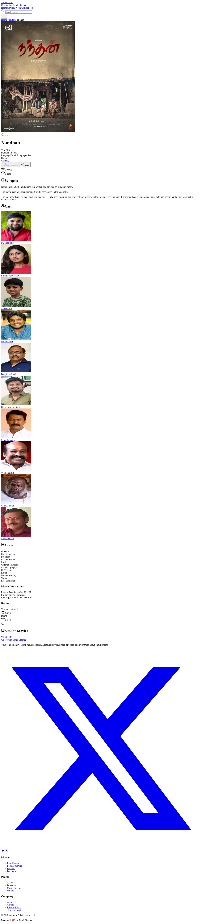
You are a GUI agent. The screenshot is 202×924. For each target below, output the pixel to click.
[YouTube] (6, 851)
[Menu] (4, 16)
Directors (11, 885)
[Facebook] (3, 851)
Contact (10, 904)
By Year (17, 8)
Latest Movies (13, 863)
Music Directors (14, 888)
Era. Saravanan (8, 554)
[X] (101, 847)
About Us (11, 902)
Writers (10, 890)
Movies (10, 8)
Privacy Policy (14, 907)
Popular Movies (14, 866)
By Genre (11, 871)
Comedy (5, 160)
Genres (24, 8)
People (31, 8)
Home (4, 8)
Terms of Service (15, 910)
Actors (10, 882)
